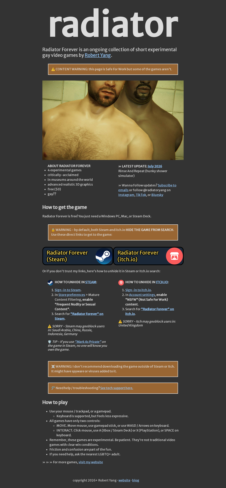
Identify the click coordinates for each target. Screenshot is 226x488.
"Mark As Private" (88, 342)
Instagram (126, 195)
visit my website (91, 462)
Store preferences (71, 295)
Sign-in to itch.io (138, 290)
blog (135, 480)
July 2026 (155, 166)
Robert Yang (98, 55)
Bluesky (157, 195)
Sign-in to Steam (68, 290)
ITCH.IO (162, 282)
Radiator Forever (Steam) (67, 256)
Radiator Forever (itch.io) (138, 256)
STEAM (90, 282)
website (124, 480)
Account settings (142, 295)
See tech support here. (116, 388)
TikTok (141, 195)
